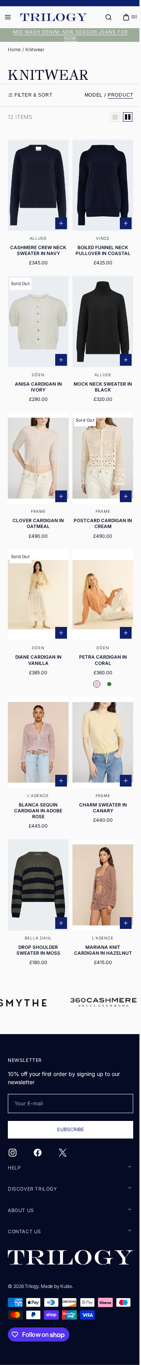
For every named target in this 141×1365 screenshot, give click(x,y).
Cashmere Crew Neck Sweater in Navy (37, 246)
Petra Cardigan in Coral (98, 642)
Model (88, 95)
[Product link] (37, 204)
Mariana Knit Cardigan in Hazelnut (98, 926)
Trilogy (31, 1286)
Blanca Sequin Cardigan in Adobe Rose (37, 788)
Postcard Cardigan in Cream (98, 510)
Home (14, 49)
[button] (102, 17)
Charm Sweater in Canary (98, 785)
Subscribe (67, 1130)
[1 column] (109, 116)
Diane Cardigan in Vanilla (37, 642)
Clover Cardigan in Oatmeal (36, 510)
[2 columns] (121, 116)
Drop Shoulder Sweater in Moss (37, 923)
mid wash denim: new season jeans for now (67, 35)
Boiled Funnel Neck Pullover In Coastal (98, 246)
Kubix (66, 1286)
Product (114, 95)
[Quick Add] (58, 219)
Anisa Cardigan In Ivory (36, 378)
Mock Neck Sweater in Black (98, 378)
